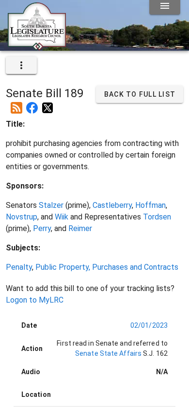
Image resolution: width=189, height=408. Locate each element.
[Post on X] (47, 104)
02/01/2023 (149, 325)
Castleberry (112, 205)
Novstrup (21, 216)
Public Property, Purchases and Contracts (106, 267)
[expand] (21, 65)
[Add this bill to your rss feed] (16, 104)
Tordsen (157, 216)
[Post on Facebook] (32, 104)
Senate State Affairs (108, 353)
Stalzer (51, 205)
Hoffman (150, 205)
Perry (42, 228)
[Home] (37, 47)
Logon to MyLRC (34, 300)
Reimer (80, 228)
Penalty (19, 267)
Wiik (61, 216)
